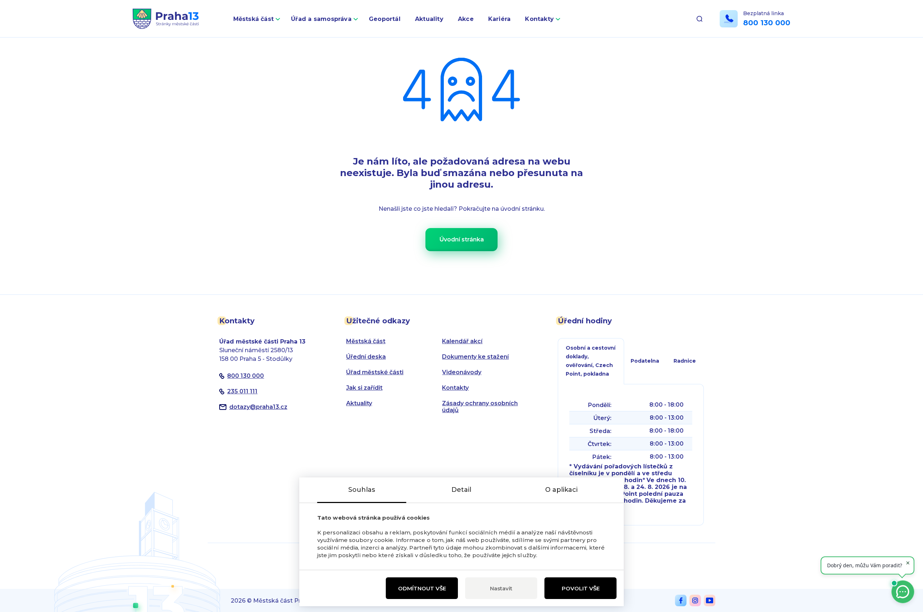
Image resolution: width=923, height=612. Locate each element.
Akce (466, 19)
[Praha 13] (166, 19)
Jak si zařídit (364, 387)
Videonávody (461, 372)
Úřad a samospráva (321, 19)
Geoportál (385, 19)
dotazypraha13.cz (258, 406)
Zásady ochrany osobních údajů (480, 407)
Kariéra (499, 19)
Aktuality (429, 19)
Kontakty (539, 19)
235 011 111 (242, 391)
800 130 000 (766, 22)
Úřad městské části (374, 372)
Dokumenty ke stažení (475, 356)
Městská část (253, 19)
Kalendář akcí (462, 341)
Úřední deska (366, 356)
